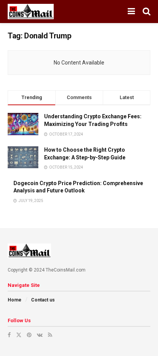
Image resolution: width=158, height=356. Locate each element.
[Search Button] (146, 11)
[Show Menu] (131, 11)
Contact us (43, 300)
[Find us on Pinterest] (29, 335)
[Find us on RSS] (50, 335)
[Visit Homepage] (31, 11)
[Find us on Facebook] (9, 335)
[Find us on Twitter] (18, 335)
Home (14, 300)
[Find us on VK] (40, 335)
